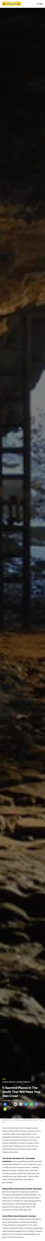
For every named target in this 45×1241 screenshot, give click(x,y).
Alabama (5, 1082)
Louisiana (19, 1082)
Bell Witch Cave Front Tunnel (11, 1120)
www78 (24, 1120)
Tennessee (26, 1082)
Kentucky (12, 1082)
